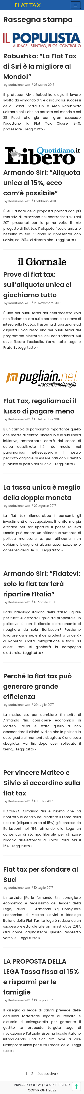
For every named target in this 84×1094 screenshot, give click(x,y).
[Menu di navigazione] (76, 5)
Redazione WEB (19, 85)
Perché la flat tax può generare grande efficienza (37, 686)
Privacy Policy (27, 1084)
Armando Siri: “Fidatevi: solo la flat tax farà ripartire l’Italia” (41, 584)
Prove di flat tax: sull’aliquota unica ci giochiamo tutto (37, 285)
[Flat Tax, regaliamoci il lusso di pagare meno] (42, 379)
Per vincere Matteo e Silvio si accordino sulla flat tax (41, 783)
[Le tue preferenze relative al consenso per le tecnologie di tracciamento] (76, 1086)
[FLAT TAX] (28, 5)
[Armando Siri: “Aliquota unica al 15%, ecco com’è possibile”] (42, 155)
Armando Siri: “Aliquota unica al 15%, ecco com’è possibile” (41, 183)
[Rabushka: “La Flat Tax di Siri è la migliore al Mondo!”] (42, 40)
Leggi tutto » (35, 129)
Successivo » (47, 1073)
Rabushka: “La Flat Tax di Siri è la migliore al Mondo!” (39, 66)
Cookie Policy (57, 1084)
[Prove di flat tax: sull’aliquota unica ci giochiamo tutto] (42, 261)
